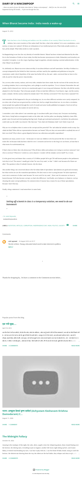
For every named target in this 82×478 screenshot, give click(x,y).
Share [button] (75, 226)
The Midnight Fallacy (14, 436)
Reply (10, 247)
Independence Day (40, 226)
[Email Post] (67, 226)
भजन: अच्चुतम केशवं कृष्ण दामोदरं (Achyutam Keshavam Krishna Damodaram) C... (35, 412)
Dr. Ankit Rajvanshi (10, 216)
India (50, 226)
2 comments (13, 458)
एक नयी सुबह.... (9, 323)
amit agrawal (12, 241)
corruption (27, 226)
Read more (76, 346)
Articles (19, 226)
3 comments (13, 346)
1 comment (13, 424)
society (62, 226)
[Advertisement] (41, 296)
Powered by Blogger (42, 470)
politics (55, 226)
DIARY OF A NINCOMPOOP (18, 3)
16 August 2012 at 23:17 (27, 241)
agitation (12, 226)
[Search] (73, 3)
